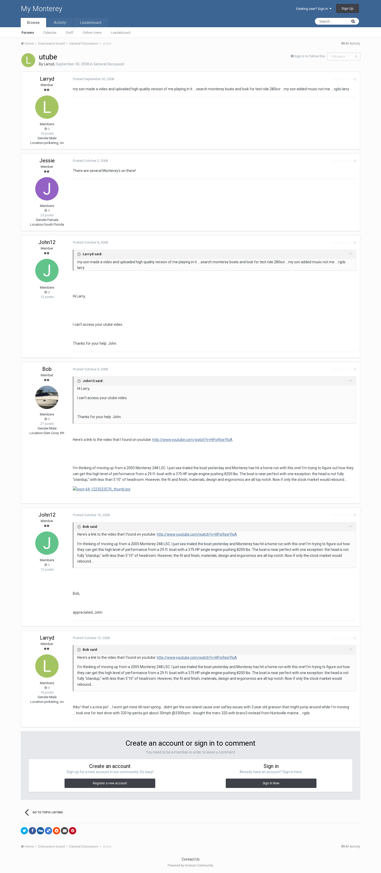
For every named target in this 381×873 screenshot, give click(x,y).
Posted (93, 79)
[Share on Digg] (40, 830)
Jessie (47, 160)
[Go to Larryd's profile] (28, 60)
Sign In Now (271, 783)
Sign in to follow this (309, 56)
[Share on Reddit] (56, 830)
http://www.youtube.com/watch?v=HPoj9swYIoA (192, 440)
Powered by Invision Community (190, 865)
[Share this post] (354, 79)
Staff (69, 32)
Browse (33, 22)
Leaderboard (120, 32)
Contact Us (191, 859)
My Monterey (41, 8)
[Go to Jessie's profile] (47, 188)
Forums (28, 32)
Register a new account (110, 783)
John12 (46, 242)
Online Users (92, 32)
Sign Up (348, 8)
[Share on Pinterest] (72, 830)
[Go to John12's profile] (47, 270)
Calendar (50, 32)
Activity (60, 22)
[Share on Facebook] (32, 830)
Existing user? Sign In (312, 9)
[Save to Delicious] (48, 830)
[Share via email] (64, 830)
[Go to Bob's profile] (47, 397)
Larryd (49, 64)
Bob (47, 369)
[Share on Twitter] (24, 830)
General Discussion (109, 64)
